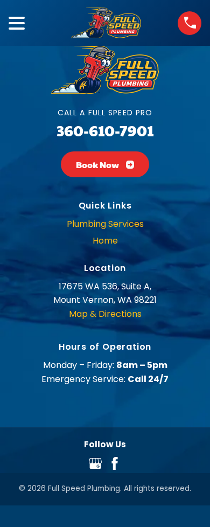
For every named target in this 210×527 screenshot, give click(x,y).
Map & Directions (105, 314)
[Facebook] (114, 467)
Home (105, 240)
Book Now (97, 164)
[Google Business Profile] (95, 467)
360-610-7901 (105, 130)
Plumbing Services (105, 224)
